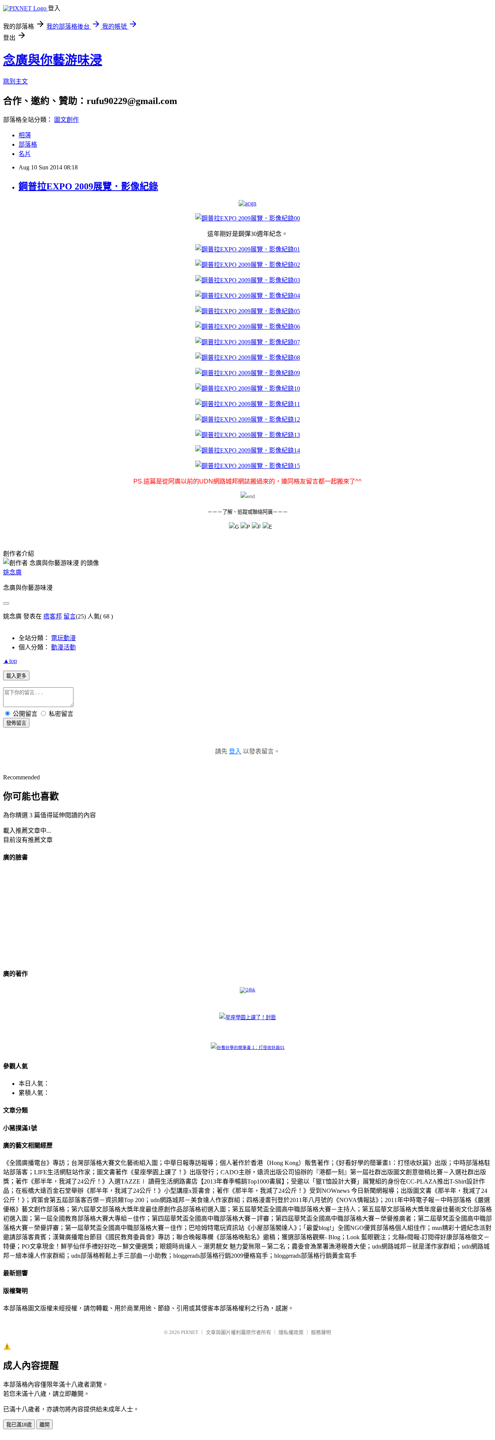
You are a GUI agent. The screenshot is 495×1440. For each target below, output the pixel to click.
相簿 (25, 135)
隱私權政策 (291, 1332)
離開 (44, 1425)
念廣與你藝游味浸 (52, 60)
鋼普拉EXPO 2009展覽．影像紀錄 (88, 186)
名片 (25, 153)
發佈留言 (16, 723)
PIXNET (189, 1332)
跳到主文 (15, 81)
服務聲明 (321, 1332)
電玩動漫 (63, 638)
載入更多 (16, 676)
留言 (69, 616)
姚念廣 (12, 572)
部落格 (28, 144)
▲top (10, 661)
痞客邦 (52, 616)
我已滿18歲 (19, 1425)
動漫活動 (63, 647)
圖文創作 (66, 119)
